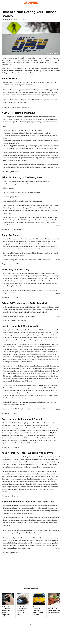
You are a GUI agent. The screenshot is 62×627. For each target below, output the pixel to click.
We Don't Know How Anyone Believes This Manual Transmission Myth (6, 611)
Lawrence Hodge (7, 19)
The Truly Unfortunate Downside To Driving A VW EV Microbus (38, 610)
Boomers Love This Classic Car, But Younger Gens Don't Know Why (54, 609)
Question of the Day (34, 71)
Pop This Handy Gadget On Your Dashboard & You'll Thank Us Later (22, 610)
